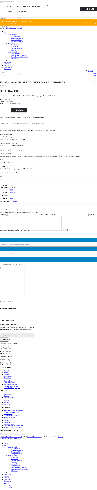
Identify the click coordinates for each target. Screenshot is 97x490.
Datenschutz (7, 404)
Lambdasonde (8, 414)
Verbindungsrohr (9, 424)
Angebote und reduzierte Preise (13, 410)
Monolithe (14, 58)
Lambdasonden (16, 53)
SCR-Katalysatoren (17, 38)
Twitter (8, 117)
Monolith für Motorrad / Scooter (13, 427)
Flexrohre (14, 50)
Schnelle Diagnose (9, 383)
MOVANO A (13, 103)
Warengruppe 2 (12, 43)
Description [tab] (4, 123)
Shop (5, 33)
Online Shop (7, 371)
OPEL (19, 103)
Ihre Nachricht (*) (23, 230)
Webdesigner (17, 438)
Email (28, 117)
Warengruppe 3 (12, 52)
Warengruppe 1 (12, 34)
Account (6, 372)
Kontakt (6, 65)
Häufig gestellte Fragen (11, 386)
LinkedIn (13, 117)
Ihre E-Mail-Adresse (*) (48, 215)
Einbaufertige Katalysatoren (12, 412)
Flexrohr (6, 420)
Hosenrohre (14, 46)
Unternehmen (8, 394)
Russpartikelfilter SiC (17, 41)
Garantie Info (8, 67)
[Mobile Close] (0, 440)
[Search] (19, 18)
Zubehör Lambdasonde (11, 415)
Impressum (7, 402)
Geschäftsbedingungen (10, 384)
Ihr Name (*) (4, 215)
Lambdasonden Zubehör (18, 55)
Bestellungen (8, 376)
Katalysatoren (15, 36)
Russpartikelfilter (16, 40)
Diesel (7, 103)
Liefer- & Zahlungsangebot (12, 388)
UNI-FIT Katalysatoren (34, 437)
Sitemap (60, 437)
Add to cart (90, 9)
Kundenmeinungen (9, 397)
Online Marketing (5, 438)
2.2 (4, 103)
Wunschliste (7, 378)
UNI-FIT (6, 31)
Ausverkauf (7, 62)
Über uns (6, 64)
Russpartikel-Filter (9, 417)
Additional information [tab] (20, 123)
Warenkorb (7, 374)
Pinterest (24, 117)
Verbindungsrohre (16, 48)
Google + (18, 117)
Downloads (7, 69)
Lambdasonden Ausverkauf (19, 57)
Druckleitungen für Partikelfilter (13, 425)
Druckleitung (15, 45)
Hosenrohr (7, 422)
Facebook (2, 117)
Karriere (6, 396)
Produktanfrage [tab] (38, 123)
